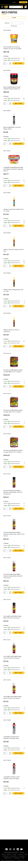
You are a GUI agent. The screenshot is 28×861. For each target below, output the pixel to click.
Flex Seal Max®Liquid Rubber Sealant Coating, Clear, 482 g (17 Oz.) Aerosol (14, 534)
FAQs (23, 857)
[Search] (22, 7)
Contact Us (20, 854)
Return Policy (14, 856)
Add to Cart (18, 63)
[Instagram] (10, 849)
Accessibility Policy (8, 857)
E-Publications (17, 857)
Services (3, 854)
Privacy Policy (22, 856)
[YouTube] (21, 849)
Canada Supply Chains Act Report (11, 852)
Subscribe (23, 2)
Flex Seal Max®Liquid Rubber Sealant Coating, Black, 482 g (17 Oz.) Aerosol (12, 492)
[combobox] (16, 7)
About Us (9, 854)
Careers (14, 854)
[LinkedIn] (18, 849)
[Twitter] (14, 849)
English (14, 2)
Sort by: (7, 23)
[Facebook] (7, 849)
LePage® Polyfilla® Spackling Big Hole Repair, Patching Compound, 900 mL (13, 169)
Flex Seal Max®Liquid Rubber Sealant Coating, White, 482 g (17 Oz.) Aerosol (13, 576)
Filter (14, 17)
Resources (22, 852)
